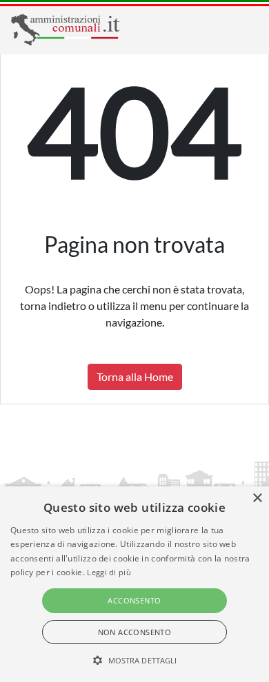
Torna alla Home (135, 376)
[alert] (134, 584)
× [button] (257, 498)
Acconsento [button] (134, 600)
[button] (134, 660)
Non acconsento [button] (135, 632)
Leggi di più (109, 572)
